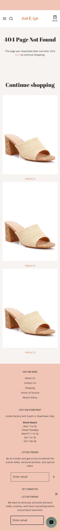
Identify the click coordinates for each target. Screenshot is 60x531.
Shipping (30, 387)
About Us (30, 378)
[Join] (53, 476)
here (17, 54)
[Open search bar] (12, 18)
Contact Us (30, 382)
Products (30, 179)
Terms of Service (30, 392)
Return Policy (30, 397)
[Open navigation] (4, 18)
